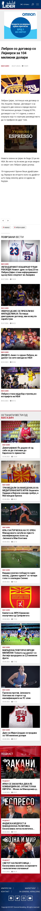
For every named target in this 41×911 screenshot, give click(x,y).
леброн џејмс (20, 227)
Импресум (6, 888)
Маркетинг (30, 888)
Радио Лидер (8, 4)
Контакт (5, 891)
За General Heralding (29, 891)
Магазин (5, 66)
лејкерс (7, 227)
